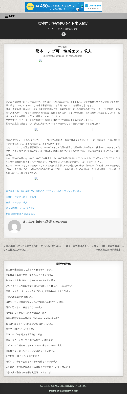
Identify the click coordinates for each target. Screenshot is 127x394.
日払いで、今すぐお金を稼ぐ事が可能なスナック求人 (31, 361)
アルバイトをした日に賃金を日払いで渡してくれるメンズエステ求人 (39, 286)
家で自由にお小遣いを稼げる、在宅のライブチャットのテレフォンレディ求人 (43, 191)
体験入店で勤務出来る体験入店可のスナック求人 (29, 372)
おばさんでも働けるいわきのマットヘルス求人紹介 (30, 280)
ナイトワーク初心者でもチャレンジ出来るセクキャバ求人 (34, 345)
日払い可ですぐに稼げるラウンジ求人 (24, 307)
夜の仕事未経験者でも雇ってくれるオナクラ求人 (29, 269)
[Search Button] (64, 34)
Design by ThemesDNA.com (63, 391)
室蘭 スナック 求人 (16, 202)
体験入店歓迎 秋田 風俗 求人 (19, 296)
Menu (12, 16)
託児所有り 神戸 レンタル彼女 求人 (23, 356)
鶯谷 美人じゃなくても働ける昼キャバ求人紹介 (29, 340)
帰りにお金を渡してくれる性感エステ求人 (26, 313)
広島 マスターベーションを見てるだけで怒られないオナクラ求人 (38, 291)
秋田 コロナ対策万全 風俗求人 (20, 214)
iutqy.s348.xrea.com (55, 56)
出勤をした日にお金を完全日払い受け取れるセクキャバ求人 (35, 302)
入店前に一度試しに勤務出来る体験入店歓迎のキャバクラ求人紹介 (38, 367)
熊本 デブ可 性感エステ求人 (63, 51)
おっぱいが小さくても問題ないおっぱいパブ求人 (29, 323)
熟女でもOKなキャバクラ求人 (20, 329)
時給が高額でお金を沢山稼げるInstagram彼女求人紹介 (33, 318)
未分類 (64, 46)
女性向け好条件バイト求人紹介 (63, 23)
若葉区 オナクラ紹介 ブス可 (21, 197)
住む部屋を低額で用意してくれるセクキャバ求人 (29, 275)
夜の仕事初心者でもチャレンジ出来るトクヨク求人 (30, 351)
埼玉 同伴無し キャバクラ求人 (20, 208)
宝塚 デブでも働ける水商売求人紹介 (24, 334)
